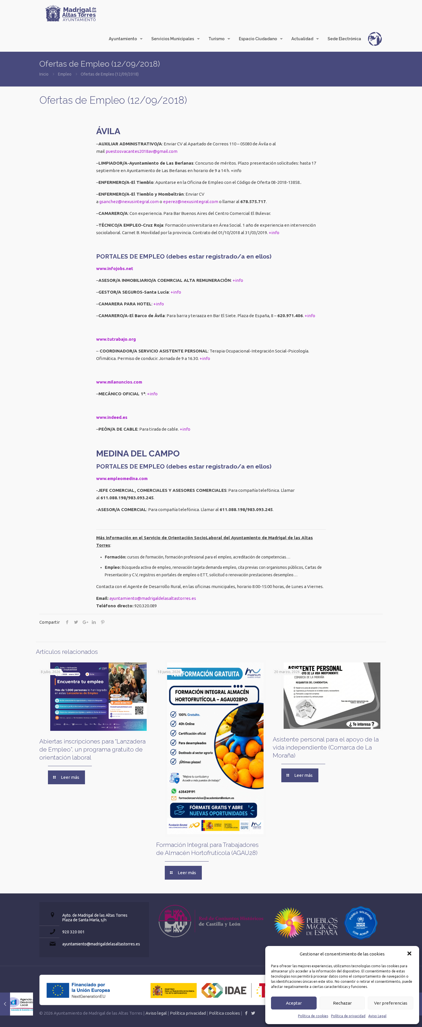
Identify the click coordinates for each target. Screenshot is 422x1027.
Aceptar (294, 1003)
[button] (409, 954)
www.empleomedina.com (122, 478)
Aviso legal (156, 1013)
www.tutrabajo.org (116, 339)
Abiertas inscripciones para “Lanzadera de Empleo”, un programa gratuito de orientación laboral (92, 749)
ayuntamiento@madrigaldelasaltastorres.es (152, 598)
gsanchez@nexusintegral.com (129, 201)
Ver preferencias (390, 1003)
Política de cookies (313, 1016)
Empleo (64, 74)
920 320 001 (73, 932)
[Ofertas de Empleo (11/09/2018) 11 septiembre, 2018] (16, 1004)
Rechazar (342, 1003)
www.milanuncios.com (119, 381)
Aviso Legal (377, 1016)
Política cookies (224, 1013)
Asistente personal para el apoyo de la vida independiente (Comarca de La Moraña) (326, 747)
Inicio (44, 74)
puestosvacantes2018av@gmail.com (141, 151)
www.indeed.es (111, 417)
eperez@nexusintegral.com (190, 201)
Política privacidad (188, 1013)
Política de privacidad (348, 1016)
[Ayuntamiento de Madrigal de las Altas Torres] (71, 13)
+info (274, 232)
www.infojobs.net (114, 268)
